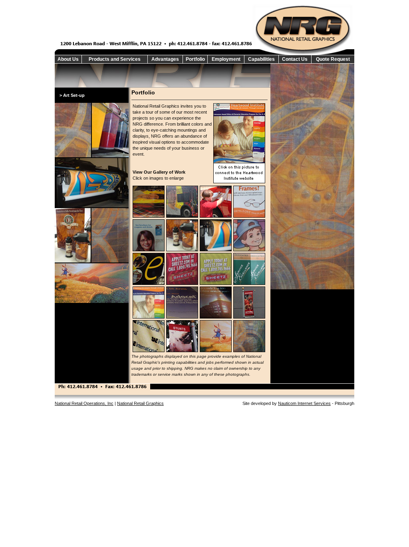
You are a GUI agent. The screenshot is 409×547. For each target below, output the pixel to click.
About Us (68, 59)
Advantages (165, 59)
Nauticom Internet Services (304, 403)
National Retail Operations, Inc (84, 403)
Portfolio (195, 59)
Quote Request (333, 59)
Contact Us (295, 59)
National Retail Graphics (140, 403)
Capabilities (261, 59)
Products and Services (115, 59)
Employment (226, 59)
